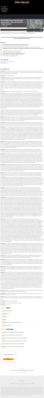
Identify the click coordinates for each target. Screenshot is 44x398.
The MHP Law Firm (4, 9)
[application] (22, 30)
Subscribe (8, 359)
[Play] (1, 29)
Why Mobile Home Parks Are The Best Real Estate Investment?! (12, 322)
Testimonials (4, 11)
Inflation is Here (4, 316)
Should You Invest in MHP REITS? (7, 310)
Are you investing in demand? (7, 325)
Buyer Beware (4, 319)
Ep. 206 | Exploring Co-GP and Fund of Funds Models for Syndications (13, 346)
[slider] (42, 30)
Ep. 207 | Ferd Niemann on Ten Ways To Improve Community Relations (13, 343)
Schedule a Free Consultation (28, 383)
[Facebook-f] (20, 381)
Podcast (5, 6)
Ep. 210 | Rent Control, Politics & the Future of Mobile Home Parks (12, 335)
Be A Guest (4, 10)
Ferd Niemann (4, 8)
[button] (3, 26)
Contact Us (18, 383)
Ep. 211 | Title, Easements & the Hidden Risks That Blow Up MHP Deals (13, 332)
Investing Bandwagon (5, 313)
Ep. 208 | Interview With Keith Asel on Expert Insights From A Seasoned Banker (14, 340)
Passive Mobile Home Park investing (9, 61)
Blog (4, 7)
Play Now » (3, 314)
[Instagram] (23, 381)
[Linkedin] (22, 381)
